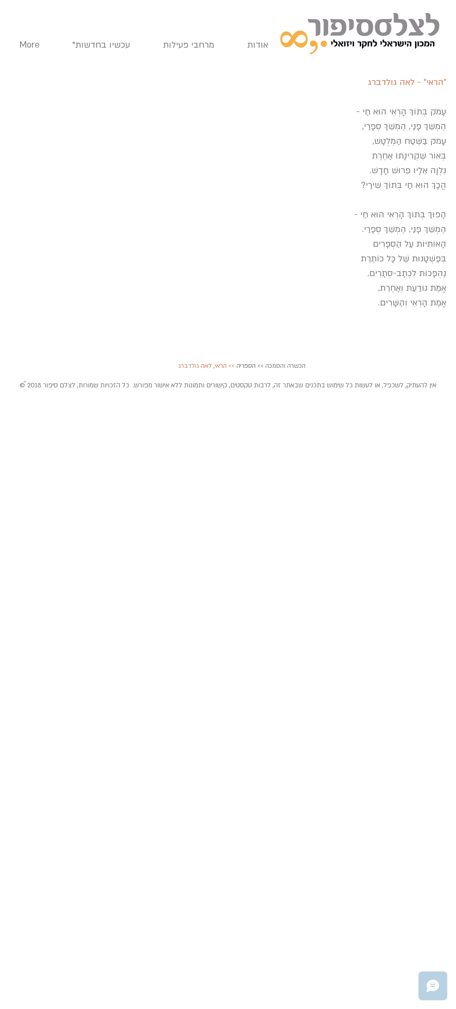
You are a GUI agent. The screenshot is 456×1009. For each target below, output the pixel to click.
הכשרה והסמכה (285, 366)
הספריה (246, 366)
